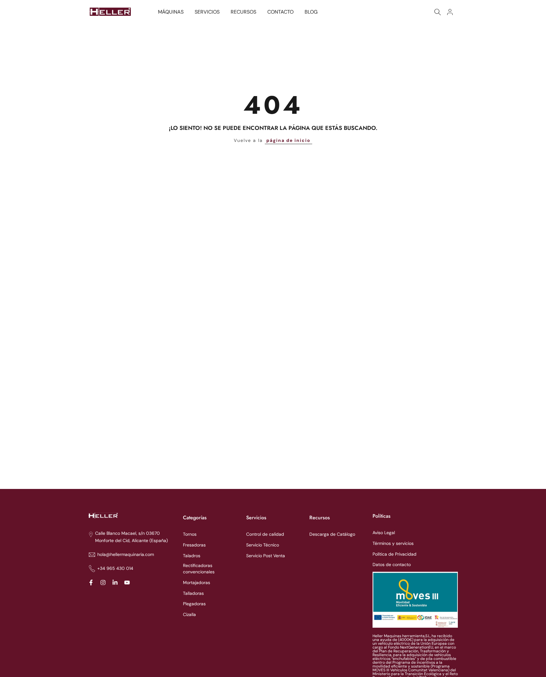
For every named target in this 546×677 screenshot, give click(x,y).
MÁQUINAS (171, 12)
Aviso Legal (384, 532)
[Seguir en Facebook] (91, 582)
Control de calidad (265, 534)
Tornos (190, 534)
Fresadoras (194, 545)
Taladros (191, 555)
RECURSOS (243, 12)
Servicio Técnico (262, 545)
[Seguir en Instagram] (103, 582)
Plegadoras (194, 604)
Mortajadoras (196, 582)
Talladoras (193, 593)
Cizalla (189, 614)
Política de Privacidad (394, 554)
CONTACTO (280, 12)
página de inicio (288, 140)
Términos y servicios (393, 543)
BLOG (311, 12)
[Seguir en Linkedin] (115, 582)
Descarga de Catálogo (332, 534)
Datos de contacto (392, 564)
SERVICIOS (207, 12)
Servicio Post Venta (265, 555)
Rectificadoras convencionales (199, 569)
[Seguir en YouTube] (127, 582)
